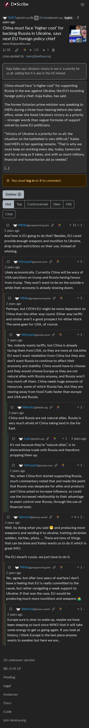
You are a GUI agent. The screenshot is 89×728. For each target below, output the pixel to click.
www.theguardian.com (16, 43)
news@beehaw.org (38, 56)
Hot (8, 204)
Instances (10, 694)
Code (7, 711)
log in (30, 180)
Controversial (37, 204)
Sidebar (11, 194)
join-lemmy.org (14, 720)
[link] (16, 50)
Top (19, 204)
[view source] (53, 50)
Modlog (9, 677)
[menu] (82, 4)
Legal (7, 686)
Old (69, 204)
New (56, 204)
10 (8, 50)
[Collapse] (7, 225)
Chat (9, 214)
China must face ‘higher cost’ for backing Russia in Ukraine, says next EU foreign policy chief (33, 33)
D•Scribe (20, 4)
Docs (7, 703)
